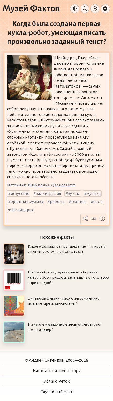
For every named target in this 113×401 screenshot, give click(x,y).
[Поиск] (85, 8)
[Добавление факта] (94, 8)
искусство (20, 193)
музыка (93, 193)
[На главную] (31, 8)
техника (79, 201)
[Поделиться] (85, 219)
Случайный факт (56, 391)
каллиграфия (48, 193)
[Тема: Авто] (74, 8)
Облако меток (56, 381)
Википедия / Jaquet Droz (51, 185)
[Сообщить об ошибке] (102, 219)
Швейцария (22, 209)
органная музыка (27, 201)
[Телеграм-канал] (105, 8)
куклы (74, 193)
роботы (57, 201)
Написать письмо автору (56, 370)
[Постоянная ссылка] (94, 219)
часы (98, 201)
